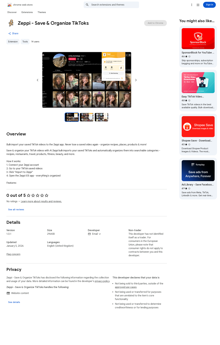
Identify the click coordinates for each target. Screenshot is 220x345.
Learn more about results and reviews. (41, 201)
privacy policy (102, 281)
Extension (13, 41)
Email (95, 233)
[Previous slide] (38, 80)
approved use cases (126, 287)
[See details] (14, 302)
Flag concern (13, 254)
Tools (25, 41)
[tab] (12, 12)
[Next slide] (136, 80)
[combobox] (115, 5)
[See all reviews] (16, 209)
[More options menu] (192, 5)
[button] (198, 5)
